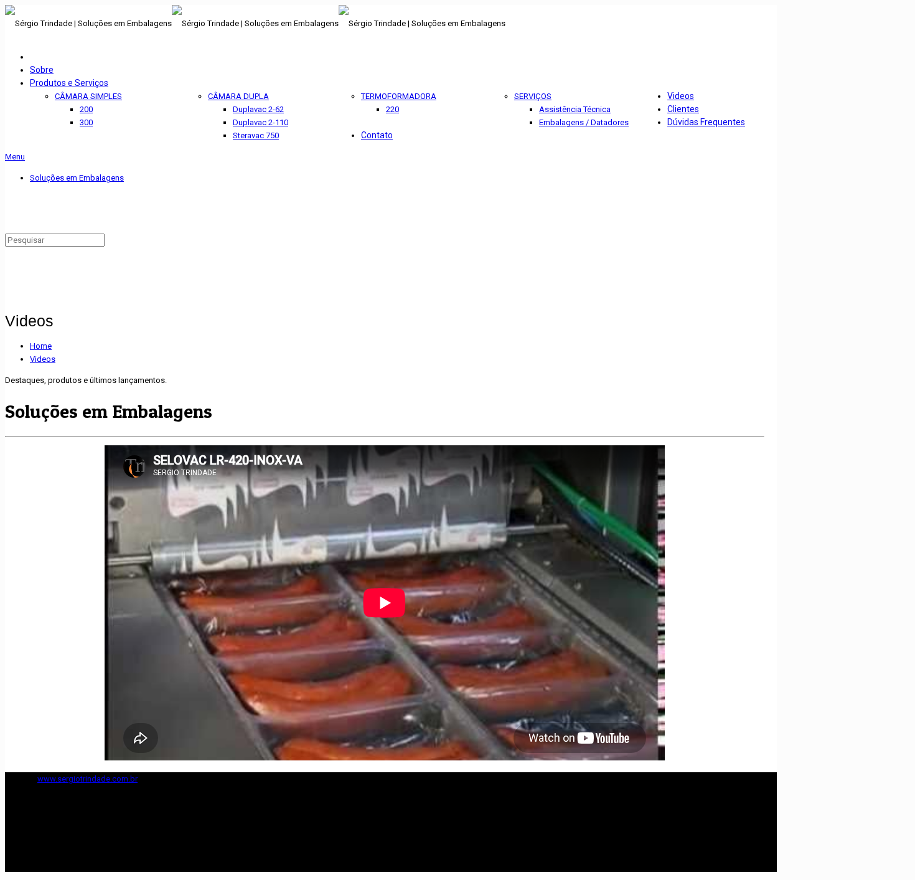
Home (41, 346)
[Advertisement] (150, 211)
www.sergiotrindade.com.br (87, 778)
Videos (42, 359)
